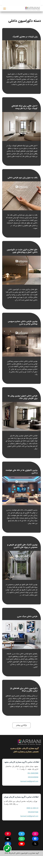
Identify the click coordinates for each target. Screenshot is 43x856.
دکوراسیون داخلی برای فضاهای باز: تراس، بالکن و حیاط (23, 689)
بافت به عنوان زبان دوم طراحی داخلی (22, 177)
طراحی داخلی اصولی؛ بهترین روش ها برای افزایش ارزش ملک (22, 397)
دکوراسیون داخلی (21, 102)
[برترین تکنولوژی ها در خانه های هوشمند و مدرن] (21, 490)
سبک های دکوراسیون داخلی (29, 32)
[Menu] (4, 8)
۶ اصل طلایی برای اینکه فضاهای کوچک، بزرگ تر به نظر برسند (24, 107)
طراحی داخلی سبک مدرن (27, 616)
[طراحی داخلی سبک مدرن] (21, 634)
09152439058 (33, 777)
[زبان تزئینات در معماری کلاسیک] (21, 54)
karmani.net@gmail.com (29, 781)
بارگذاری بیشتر (21, 725)
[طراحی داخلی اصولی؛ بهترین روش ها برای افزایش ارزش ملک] (21, 416)
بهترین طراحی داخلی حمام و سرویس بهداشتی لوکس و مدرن (22, 322)
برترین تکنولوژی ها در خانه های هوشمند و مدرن (21, 471)
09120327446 (33, 812)
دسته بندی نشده (32, 102)
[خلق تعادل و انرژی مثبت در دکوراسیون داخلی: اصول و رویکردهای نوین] (21, 270)
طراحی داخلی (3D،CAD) (30, 466)
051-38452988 (33, 773)
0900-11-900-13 (32, 808)
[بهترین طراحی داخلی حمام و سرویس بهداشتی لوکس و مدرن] (21, 341)
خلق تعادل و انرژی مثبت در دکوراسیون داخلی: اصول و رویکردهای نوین (22, 251)
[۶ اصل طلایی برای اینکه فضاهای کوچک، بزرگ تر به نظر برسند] (21, 126)
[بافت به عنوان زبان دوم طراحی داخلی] (21, 195)
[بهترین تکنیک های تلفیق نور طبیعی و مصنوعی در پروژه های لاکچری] (21, 565)
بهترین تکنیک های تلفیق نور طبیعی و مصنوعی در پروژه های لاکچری (22, 546)
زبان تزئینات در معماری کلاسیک (24, 36)
